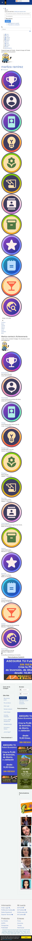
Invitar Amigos (7, 712)
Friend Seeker (4, 398)
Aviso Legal (6, 706)
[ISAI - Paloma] (26, 852)
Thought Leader (5, 448)
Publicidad (4, 928)
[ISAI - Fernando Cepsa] (26, 862)
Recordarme (9, 18)
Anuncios (20, 923)
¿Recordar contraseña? (22, 702)
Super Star (3, 573)
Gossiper (3, 623)
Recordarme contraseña (13, 25)
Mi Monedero (21, 912)
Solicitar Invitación (8, 709)
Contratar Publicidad (6, 715)
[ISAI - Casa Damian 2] (26, 820)
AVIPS (3, 923)
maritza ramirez (12, 66)
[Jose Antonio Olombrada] (9, 762)
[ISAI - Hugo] (26, 830)
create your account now (20, 11)
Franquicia (5, 69)
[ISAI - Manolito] (26, 841)
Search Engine (4, 649)
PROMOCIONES (8, 724)
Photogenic (4, 473)
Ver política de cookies (7, 939)
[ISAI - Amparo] (26, 884)
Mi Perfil (20, 908)
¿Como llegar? (7, 732)
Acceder (8, 21)
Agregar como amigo (6, 318)
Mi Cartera (20, 914)
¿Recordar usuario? (23, 700)
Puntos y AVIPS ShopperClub (7, 720)
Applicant (3, 548)
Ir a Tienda (4, 921)
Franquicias (4, 925)
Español (19, 1)
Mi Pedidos (20, 910)
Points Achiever (5, 372)
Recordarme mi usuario (13, 23)
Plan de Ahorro (7, 703)
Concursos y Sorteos (7, 728)
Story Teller (4, 498)
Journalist (3, 598)
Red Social (20, 928)
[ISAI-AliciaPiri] (26, 873)
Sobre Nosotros (6, 912)
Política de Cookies (7, 910)
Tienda (19, 925)
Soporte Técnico (6, 914)
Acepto (26, 937)
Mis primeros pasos (7, 699)
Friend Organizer (5, 523)
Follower (3, 423)
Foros (19, 921)
